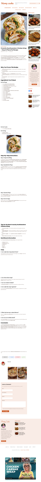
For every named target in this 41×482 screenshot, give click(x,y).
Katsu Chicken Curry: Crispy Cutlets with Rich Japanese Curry (36, 101)
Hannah (9, 361)
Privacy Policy (18, 9)
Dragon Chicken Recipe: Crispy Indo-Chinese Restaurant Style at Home (36, 106)
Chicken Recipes (8, 7)
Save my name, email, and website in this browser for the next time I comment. (13, 408)
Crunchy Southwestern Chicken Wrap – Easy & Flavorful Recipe (14, 49)
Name (3, 388)
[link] (6, 463)
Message (3, 400)
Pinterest (18, 357)
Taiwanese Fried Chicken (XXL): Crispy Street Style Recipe (36, 96)
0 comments (11, 51)
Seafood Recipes (28, 7)
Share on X (5, 357)
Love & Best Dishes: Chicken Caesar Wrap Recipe (16, 463)
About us (34, 7)
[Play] (26, 460)
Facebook (11, 357)
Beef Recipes (21, 7)
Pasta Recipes (14, 7)
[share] (34, 463)
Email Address (4, 392)
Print (24, 357)
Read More (34, 84)
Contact (24, 9)
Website (3, 396)
